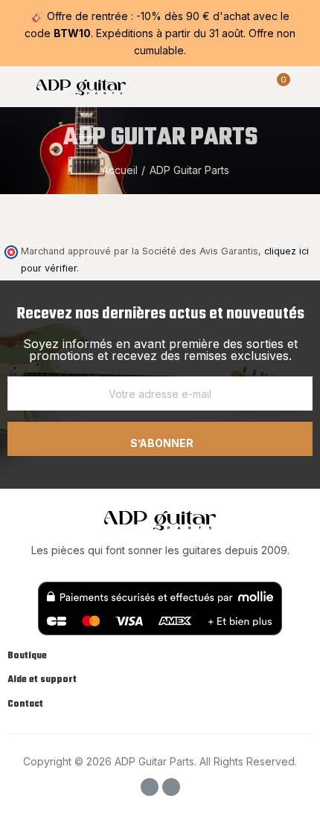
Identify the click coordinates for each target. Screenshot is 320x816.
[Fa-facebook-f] (150, 787)
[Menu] (14, 86)
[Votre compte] (305, 86)
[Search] (251, 86)
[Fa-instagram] (171, 787)
